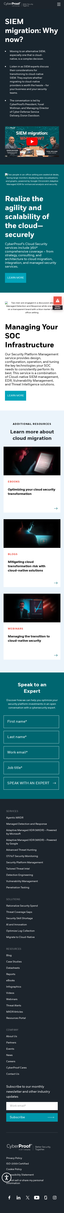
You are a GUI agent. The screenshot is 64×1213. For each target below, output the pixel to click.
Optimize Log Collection (20, 931)
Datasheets (13, 968)
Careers (10, 1061)
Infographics (13, 987)
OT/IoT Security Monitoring (22, 856)
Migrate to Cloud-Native (20, 937)
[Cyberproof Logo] (19, 4)
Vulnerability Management (22, 881)
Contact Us (12, 1074)
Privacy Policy (14, 1158)
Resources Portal (16, 1018)
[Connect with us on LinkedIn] (18, 1198)
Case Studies (14, 961)
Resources (13, 949)
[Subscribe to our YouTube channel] (37, 1198)
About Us (11, 1036)
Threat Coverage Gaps (19, 912)
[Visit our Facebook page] (9, 1198)
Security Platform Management (24, 862)
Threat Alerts (13, 1005)
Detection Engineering (19, 875)
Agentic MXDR (14, 817)
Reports (10, 974)
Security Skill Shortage (19, 918)
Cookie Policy (14, 1169)
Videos (10, 993)
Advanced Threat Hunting (21, 850)
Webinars (11, 999)
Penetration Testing (17, 887)
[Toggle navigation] (58, 4)
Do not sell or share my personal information (25, 1182)
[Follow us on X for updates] (28, 1198)
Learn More (15, 278)
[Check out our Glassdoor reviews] (46, 1198)
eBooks (10, 980)
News (9, 1055)
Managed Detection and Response (26, 824)
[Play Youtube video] (32, 141)
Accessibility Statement (20, 1175)
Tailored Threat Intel (18, 869)
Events (10, 1049)
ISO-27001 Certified (17, 1163)
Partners (11, 1042)
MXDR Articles (14, 1012)
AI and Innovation (16, 924)
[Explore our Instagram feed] (55, 1198)
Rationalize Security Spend (22, 906)
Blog (9, 955)
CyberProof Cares (16, 1068)
